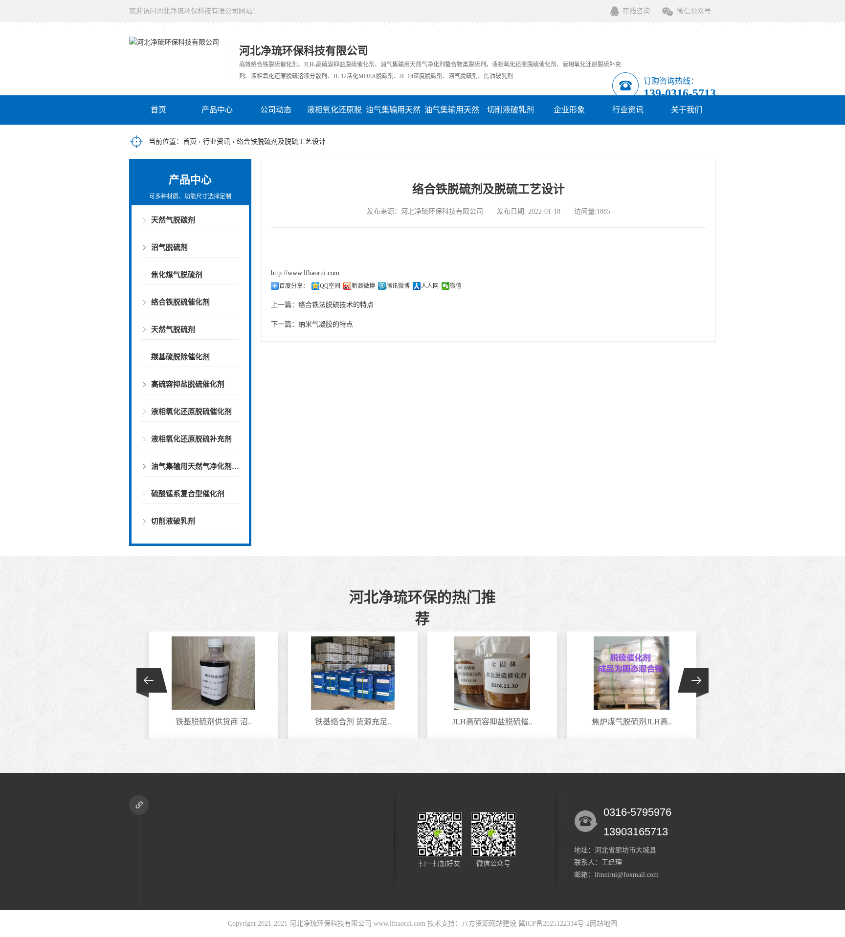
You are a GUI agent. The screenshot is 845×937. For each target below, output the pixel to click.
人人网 (430, 286)
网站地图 (603, 923)
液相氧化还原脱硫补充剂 (191, 439)
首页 (158, 110)
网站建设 (502, 923)
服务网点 (628, 139)
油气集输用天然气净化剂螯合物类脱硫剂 (393, 139)
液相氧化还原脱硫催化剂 (334, 124)
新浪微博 (363, 286)
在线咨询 (636, 11)
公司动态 (275, 110)
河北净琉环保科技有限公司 (330, 923)
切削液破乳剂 (510, 110)
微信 (456, 286)
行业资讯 (628, 110)
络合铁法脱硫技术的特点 (336, 304)
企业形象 (569, 110)
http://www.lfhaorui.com (305, 273)
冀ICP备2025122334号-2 (554, 923)
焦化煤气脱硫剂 (176, 275)
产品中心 (217, 110)
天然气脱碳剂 (173, 220)
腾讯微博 (398, 286)
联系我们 (510, 139)
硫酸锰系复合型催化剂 (187, 494)
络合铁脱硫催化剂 (180, 302)
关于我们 (686, 110)
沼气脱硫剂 (169, 247)
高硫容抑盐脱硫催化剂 (187, 384)
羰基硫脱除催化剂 (180, 357)
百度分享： (294, 286)
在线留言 (569, 139)
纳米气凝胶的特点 (325, 324)
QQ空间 (330, 286)
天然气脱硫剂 (173, 329)
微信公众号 (694, 11)
